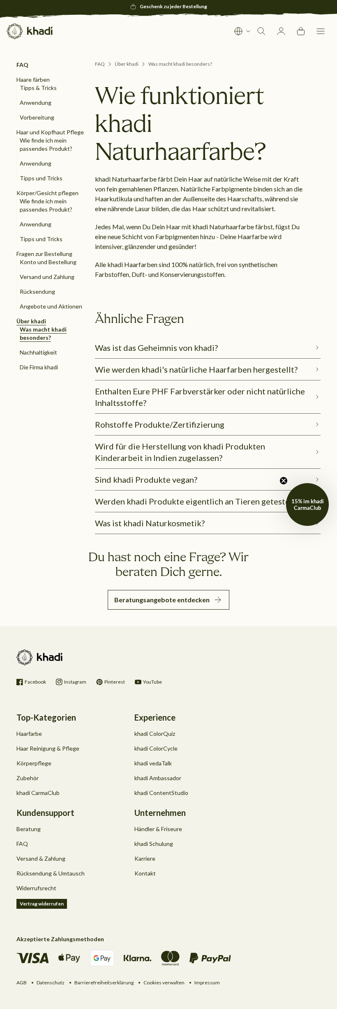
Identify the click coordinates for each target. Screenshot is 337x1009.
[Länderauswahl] (242, 31)
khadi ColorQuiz (154, 733)
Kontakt (145, 873)
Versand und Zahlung (47, 276)
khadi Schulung (153, 843)
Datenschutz (51, 982)
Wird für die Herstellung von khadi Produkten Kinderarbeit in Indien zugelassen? (180, 452)
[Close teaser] (283, 481)
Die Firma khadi (39, 367)
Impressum (207, 982)
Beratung (28, 828)
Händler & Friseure (158, 828)
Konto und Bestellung (48, 261)
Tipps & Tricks (38, 87)
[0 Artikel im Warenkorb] (301, 31)
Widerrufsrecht (36, 888)
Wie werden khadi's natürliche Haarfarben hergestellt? (196, 369)
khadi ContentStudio (161, 792)
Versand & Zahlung (40, 858)
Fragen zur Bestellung (44, 253)
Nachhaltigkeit (38, 352)
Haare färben (33, 79)
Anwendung (35, 102)
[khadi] (30, 31)
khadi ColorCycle (156, 748)
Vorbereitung (37, 117)
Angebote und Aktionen (51, 306)
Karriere (144, 858)
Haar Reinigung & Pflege (47, 748)
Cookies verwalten (164, 982)
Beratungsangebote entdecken (162, 600)
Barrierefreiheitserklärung (104, 982)
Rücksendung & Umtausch (50, 873)
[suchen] (261, 31)
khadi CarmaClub (38, 792)
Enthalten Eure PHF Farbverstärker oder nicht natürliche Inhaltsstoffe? (200, 397)
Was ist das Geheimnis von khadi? (156, 347)
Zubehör (27, 777)
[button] (320, 31)
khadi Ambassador (157, 777)
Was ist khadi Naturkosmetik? (150, 523)
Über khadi (31, 321)
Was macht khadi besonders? (180, 64)
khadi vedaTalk (153, 763)
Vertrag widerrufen (42, 904)
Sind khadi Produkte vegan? (146, 479)
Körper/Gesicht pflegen (47, 192)
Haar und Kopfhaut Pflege (50, 132)
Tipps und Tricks (41, 178)
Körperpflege (33, 763)
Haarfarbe (29, 733)
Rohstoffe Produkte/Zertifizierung (159, 424)
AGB (21, 982)
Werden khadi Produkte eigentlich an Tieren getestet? (195, 501)
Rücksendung (37, 291)
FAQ (100, 64)
